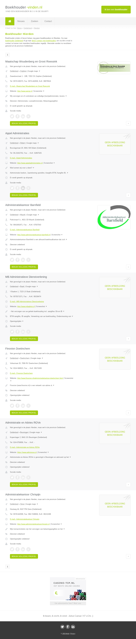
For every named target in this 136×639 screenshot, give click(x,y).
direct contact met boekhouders (44, 41)
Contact (48, 21)
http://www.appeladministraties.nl (29, 163)
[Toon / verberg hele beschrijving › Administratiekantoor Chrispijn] (42, 529)
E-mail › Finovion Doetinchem (21, 373)
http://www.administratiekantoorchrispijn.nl (33, 524)
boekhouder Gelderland (14, 41)
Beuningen (24, 432)
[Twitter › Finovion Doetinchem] (12, 406)
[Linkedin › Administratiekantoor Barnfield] (23, 260)
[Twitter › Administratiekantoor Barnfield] (12, 260)
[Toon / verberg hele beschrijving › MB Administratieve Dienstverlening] (42, 311)
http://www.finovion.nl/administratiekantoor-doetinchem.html (40, 378)
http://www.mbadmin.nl (26, 306)
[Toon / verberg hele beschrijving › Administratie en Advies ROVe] (42, 457)
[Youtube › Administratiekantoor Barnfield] (28, 260)
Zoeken (34, 21)
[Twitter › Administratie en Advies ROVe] (12, 477)
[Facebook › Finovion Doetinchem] (17, 406)
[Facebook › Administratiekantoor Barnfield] (17, 260)
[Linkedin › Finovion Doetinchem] (23, 406)
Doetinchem (24, 358)
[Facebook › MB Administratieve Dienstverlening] (17, 332)
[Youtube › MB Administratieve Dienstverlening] (28, 332)
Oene (22, 504)
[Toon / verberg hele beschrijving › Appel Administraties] (42, 168)
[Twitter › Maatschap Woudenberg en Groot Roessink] (12, 116)
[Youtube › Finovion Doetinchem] (28, 406)
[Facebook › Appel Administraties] (17, 188)
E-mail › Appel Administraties (21, 158)
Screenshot (38, 91)
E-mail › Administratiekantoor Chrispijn (24, 519)
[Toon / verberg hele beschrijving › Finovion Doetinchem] (42, 385)
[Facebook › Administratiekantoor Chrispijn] (17, 549)
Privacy (72, 633)
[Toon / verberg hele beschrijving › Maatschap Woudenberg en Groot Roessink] (42, 96)
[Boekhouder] (9, 21)
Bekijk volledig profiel (24, 123)
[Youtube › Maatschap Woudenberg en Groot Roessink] (28, 116)
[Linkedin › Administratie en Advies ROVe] (23, 477)
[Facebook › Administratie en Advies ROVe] (17, 477)
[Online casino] (70, 578)
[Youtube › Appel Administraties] (28, 188)
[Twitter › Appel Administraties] (12, 188)
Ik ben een (116, 9)
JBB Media (65, 633)
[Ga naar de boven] (128, 123)
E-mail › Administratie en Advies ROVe (25, 447)
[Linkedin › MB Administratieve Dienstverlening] (23, 332)
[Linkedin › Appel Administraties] (23, 188)
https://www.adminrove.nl (27, 452)
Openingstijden (17, 321)
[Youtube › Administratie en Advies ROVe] (28, 477)
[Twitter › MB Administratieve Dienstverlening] (12, 332)
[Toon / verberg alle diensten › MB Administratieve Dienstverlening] (42, 316)
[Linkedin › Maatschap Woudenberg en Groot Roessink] (23, 116)
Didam (22, 143)
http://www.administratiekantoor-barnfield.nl (33, 235)
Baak (22, 286)
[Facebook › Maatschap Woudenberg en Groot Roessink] (17, 116)
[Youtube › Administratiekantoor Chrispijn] (28, 549)
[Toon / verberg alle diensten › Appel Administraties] (42, 173)
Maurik (22, 215)
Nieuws (21, 21)
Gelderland (14, 71)
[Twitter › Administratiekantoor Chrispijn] (12, 549)
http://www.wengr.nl (24, 91)
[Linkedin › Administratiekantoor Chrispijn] (23, 549)
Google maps (34, 71)
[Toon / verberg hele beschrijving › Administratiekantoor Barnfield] (42, 239)
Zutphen (23, 71)
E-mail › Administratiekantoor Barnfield (24, 230)
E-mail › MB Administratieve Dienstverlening (27, 302)
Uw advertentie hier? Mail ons (68, 603)
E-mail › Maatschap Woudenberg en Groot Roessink (30, 86)
